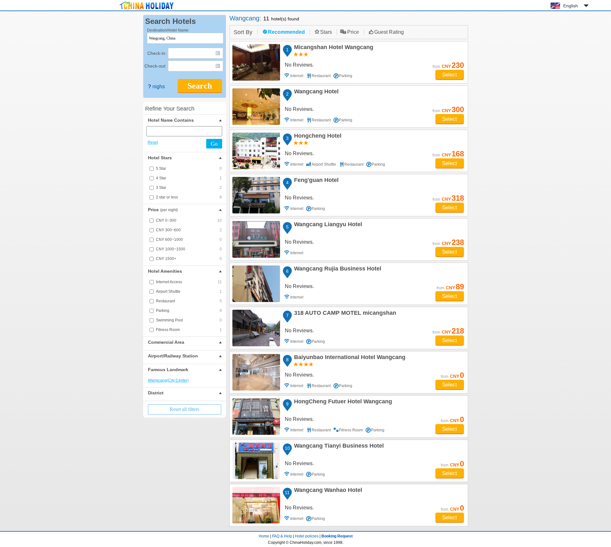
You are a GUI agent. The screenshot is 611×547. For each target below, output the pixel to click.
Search (199, 85)
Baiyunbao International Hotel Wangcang (348, 358)
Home (264, 536)
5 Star (189, 168)
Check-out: (155, 65)
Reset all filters (184, 409)
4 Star (189, 178)
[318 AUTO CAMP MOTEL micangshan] (256, 328)
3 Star (189, 187)
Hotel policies (307, 536)
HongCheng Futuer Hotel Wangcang (342, 402)
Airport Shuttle (189, 291)
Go (214, 143)
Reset (153, 142)
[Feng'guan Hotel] (256, 195)
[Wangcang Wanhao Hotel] (256, 505)
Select (449, 75)
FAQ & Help (282, 536)
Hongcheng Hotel (316, 137)
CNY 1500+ (189, 258)
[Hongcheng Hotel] (256, 151)
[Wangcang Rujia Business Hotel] (256, 283)
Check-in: (156, 53)
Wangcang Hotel (315, 92)
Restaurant (189, 301)
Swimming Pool (189, 320)
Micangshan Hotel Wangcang (332, 48)
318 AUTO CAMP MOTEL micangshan (344, 314)
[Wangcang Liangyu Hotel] (256, 239)
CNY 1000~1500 (189, 249)
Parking (189, 310)
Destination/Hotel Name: (168, 30)
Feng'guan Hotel (315, 181)
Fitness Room (189, 329)
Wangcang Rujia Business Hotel (336, 269)
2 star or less (189, 197)
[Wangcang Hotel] (256, 106)
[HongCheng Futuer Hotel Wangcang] (256, 416)
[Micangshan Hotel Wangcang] (256, 62)
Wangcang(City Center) (168, 380)
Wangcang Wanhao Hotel (327, 491)
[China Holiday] (146, 9)
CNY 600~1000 (189, 239)
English (570, 5)
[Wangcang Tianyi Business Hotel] (256, 461)
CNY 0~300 (189, 220)
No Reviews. (299, 65)
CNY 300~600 (189, 230)
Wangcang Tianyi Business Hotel (338, 447)
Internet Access (189, 282)
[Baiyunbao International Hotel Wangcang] (256, 372)
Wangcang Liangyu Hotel (327, 225)
